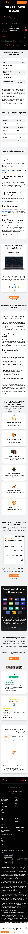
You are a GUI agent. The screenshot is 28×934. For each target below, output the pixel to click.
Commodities (17, 802)
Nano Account (4, 800)
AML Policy (17, 829)
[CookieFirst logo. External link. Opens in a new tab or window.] (13, 924)
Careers (2, 843)
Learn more (13, 627)
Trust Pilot (3, 837)
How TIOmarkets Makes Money (6, 831)
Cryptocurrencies (18, 805)
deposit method (6, 211)
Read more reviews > (7, 717)
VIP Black (3, 805)
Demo (2, 810)
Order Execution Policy (19, 827)
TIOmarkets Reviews (5, 835)
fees (5, 571)
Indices (16, 800)
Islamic (2, 807)
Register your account (7, 170)
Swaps (16, 819)
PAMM (2, 809)
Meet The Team (4, 827)
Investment (3, 812)
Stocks (16, 803)
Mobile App (3, 816)
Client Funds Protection (6, 833)
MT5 (2, 819)
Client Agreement (18, 826)
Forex (16, 799)
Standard (3, 802)
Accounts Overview (5, 799)
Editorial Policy (21, 850)
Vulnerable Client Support (6, 834)
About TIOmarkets (5, 826)
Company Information (19, 831)
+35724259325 (18, 791)
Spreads (16, 818)
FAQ (2, 840)
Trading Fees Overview (19, 816)
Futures (16, 806)
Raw (2, 803)
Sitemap (3, 852)
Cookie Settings (12, 850)
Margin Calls (17, 821)
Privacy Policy (4, 850)
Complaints (3, 841)
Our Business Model (5, 829)
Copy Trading (4, 806)
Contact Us (3, 844)
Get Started (3, 838)
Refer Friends (4, 846)
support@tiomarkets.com (14, 793)
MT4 (2, 818)
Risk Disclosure (18, 830)
